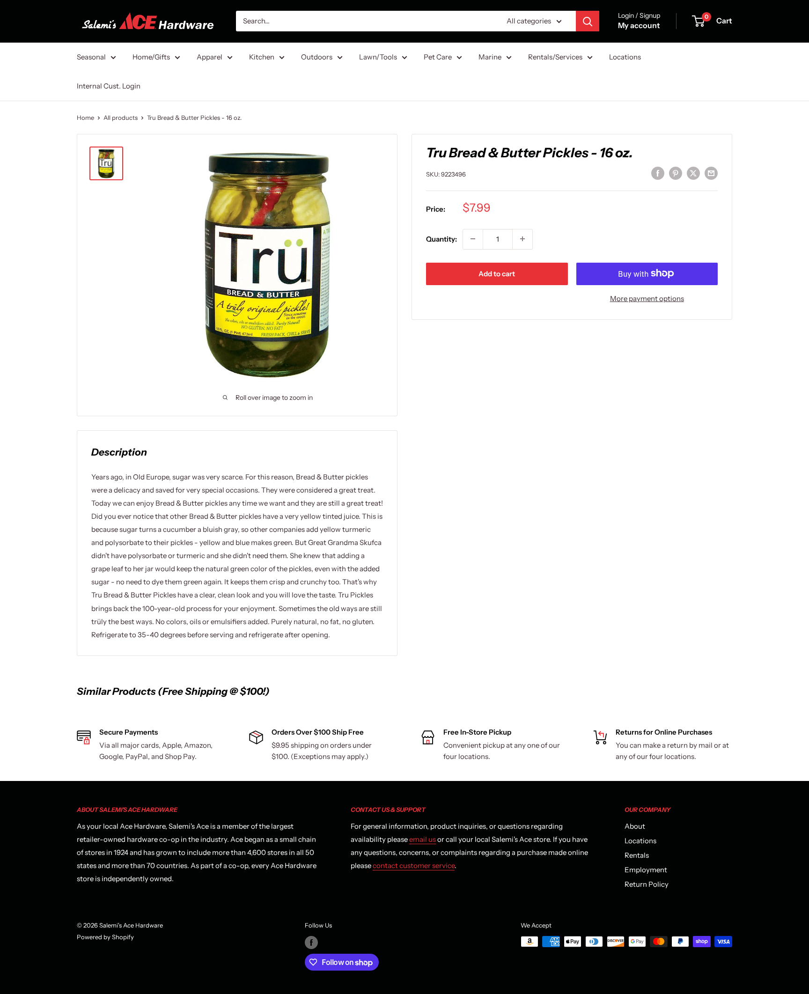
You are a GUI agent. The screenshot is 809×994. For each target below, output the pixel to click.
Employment (646, 869)
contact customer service (414, 865)
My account (639, 25)
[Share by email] (711, 173)
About (635, 826)
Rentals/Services (555, 56)
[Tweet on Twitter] (693, 173)
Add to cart (496, 273)
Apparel (209, 56)
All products (120, 117)
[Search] (587, 21)
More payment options (647, 298)
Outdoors (316, 56)
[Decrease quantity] (473, 239)
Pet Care (438, 56)
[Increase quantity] (522, 239)
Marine (489, 56)
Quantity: (441, 238)
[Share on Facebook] (657, 173)
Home (85, 117)
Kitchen (261, 56)
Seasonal (91, 56)
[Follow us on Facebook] (311, 942)
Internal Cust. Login (108, 85)
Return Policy (647, 884)
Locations (625, 56)
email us (422, 839)
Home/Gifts (151, 56)
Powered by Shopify (105, 937)
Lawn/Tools (378, 56)
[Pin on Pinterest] (675, 173)
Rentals (637, 855)
